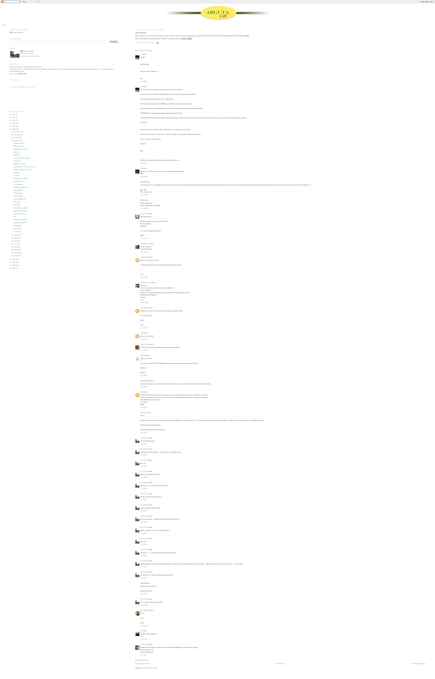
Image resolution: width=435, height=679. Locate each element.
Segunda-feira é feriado (20, 149)
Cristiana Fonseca (145, 282)
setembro (17, 140)
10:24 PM (144, 594)
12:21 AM (144, 277)
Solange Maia (144, 214)
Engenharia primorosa (20, 211)
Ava (141, 54)
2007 (14, 262)
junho (16, 241)
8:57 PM (143, 511)
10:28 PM (144, 177)
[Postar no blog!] (185, 39)
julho (16, 238)
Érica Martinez (144, 610)
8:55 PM (143, 477)
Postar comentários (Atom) (149, 668)
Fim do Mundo (18, 193)
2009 (14, 129)
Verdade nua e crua (19, 181)
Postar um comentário (142, 660)
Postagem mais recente (142, 663)
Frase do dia (17, 205)
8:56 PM (143, 488)
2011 (14, 123)
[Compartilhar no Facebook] (189, 39)
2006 (14, 265)
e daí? (142, 333)
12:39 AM (144, 302)
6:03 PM (143, 433)
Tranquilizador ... (18, 190)
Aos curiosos (140, 32)
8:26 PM (143, 163)
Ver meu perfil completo (30, 56)
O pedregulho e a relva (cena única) (24, 167)
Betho (142, 392)
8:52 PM (143, 455)
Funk (15, 217)
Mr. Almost (143, 412)
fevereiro (17, 253)
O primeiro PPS (18, 196)
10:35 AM (144, 339)
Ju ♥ (141, 631)
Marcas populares (18, 146)
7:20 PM (143, 81)
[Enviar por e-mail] (182, 39)
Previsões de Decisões (20, 220)
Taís (141, 168)
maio (15, 244)
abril (15, 247)
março (16, 250)
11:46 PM (144, 238)
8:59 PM (143, 544)
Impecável (16, 152)
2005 (14, 268)
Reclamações (17, 225)
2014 (14, 114)
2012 (14, 120)
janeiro (16, 256)
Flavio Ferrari (144, 438)
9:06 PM (143, 567)
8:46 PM (143, 444)
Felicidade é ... (17, 161)
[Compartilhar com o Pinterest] (191, 39)
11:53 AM (144, 350)
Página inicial (280, 663)
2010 (14, 126)
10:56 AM (144, 626)
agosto (16, 235)
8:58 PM (143, 522)
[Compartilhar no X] (187, 39)
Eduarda (142, 355)
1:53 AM (143, 639)
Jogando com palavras (20, 222)
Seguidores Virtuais (19, 164)
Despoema (16, 155)
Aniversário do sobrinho (20, 178)
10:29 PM (144, 195)
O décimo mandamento (20, 187)
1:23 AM (143, 328)
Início (4, 25)
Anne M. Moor (144, 344)
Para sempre (17, 202)
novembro (17, 135)
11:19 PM (144, 208)
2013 (14, 117)
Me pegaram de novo (19, 214)
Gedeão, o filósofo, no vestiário (22, 170)
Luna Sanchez (144, 257)
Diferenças (16, 172)
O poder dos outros (19, 143)
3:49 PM (143, 387)
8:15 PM (143, 655)
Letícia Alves (144, 644)
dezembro (17, 132)
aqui (164, 36)
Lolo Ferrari (17, 231)
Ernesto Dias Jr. (145, 244)
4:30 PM (143, 407)
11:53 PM (144, 252)
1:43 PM (143, 375)
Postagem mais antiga (418, 663)
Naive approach (18, 184)
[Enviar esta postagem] (157, 42)
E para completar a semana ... (22, 158)
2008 (14, 259)
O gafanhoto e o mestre (20, 208)
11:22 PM (144, 605)
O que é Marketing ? (19, 199)
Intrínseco (16, 175)
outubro (16, 137)
